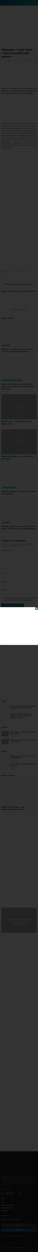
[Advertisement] (19, 626)
